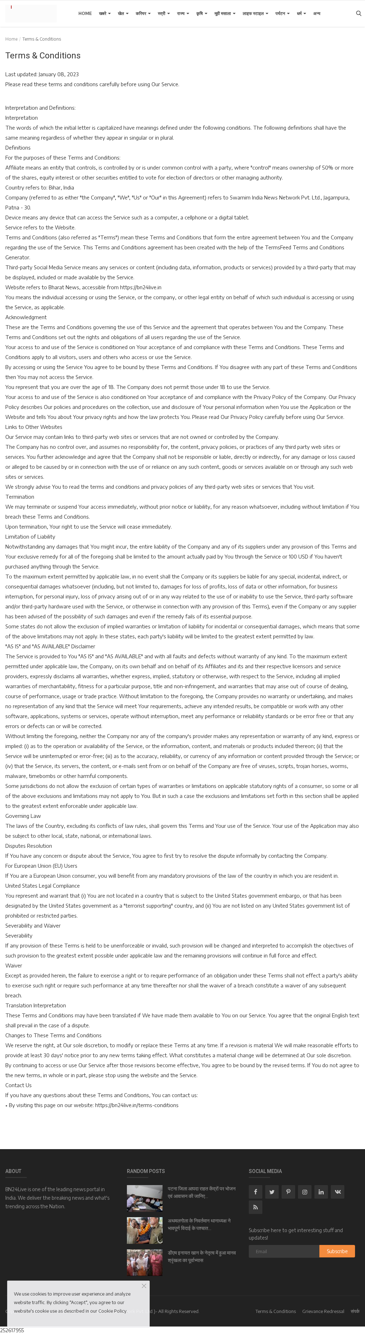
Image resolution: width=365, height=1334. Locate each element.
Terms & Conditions (276, 1311)
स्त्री (162, 13)
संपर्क (355, 1311)
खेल (121, 13)
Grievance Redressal (323, 1311)
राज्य (181, 13)
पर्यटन (281, 13)
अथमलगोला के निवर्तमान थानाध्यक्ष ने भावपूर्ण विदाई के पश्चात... (199, 1224)
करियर (141, 13)
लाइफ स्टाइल (254, 13)
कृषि (200, 13)
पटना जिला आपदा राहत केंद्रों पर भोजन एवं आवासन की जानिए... (202, 1192)
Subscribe (337, 1251)
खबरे (103, 13)
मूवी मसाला (223, 13)
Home (85, 13)
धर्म (300, 13)
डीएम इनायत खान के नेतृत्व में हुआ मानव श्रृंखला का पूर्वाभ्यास (202, 1256)
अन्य (316, 13)
